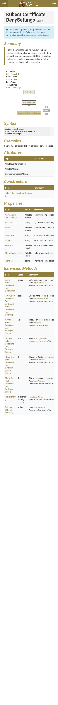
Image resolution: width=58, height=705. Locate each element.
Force (7, 228)
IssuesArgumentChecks (41, 338)
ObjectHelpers (38, 397)
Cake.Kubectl (43, 35)
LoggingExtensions (39, 283)
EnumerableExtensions (41, 299)
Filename (9, 223)
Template (9, 261)
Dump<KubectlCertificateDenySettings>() (10, 285)
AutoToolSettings (13, 87)
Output (8, 240)
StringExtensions (39, 407)
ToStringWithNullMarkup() (9, 410)
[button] (4, 3)
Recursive (9, 245)
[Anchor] (23, 43)
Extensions (37, 323)
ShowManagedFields (14, 253)
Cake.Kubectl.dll (13, 74)
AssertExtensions (39, 360)
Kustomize (9, 235)
